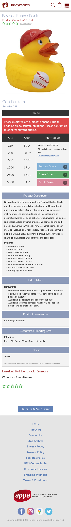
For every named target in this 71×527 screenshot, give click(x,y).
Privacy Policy (35, 446)
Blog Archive (35, 441)
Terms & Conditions (35, 480)
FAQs (35, 424)
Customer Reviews (35, 469)
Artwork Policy (35, 452)
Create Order (46, 174)
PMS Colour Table (35, 463)
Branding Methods (35, 474)
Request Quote (47, 166)
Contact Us (35, 435)
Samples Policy (35, 457)
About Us (35, 429)
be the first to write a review (36, 409)
